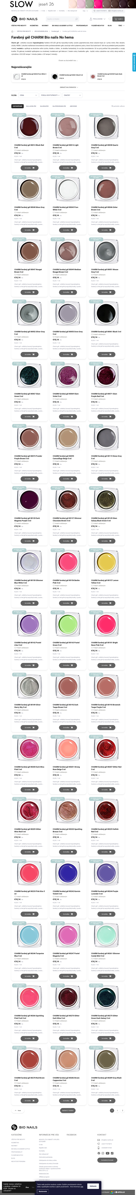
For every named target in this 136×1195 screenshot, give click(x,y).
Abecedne (73, 106)
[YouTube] (107, 1152)
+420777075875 (106, 1144)
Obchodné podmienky (45, 1157)
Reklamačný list (44, 1173)
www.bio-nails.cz (44, 1180)
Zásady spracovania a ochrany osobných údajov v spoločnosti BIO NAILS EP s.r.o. (50, 1168)
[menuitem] (19, 26)
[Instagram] (102, 1152)
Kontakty (62, 11)
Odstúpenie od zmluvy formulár (48, 1163)
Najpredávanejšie (59, 106)
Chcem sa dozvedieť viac (67, 60)
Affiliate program (44, 1177)
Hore (19, 1110)
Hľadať (76, 19)
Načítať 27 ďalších (67, 1110)
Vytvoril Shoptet (104, 1192)
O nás (43, 11)
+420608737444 (106, 1148)
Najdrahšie (44, 106)
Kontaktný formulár (107, 1160)
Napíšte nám (52, 11)
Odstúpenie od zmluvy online (48, 1160)
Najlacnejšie (31, 106)
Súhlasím (93, 1186)
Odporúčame (17, 106)
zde (82, 1187)
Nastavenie (43, 1191)
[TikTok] (112, 1152)
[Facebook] (98, 1152)
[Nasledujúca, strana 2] (117, 1110)
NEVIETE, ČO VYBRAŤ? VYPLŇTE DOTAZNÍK (25, 11)
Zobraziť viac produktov (68, 87)
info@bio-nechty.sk (107, 1140)
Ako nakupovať (72, 11)
